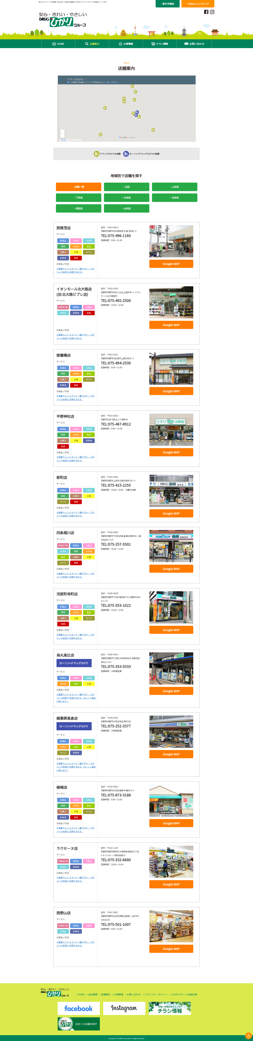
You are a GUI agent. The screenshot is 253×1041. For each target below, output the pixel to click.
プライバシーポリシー (156, 994)
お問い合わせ (196, 43)
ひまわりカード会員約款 (184, 994)
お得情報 (128, 43)
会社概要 (93, 994)
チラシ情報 (162, 43)
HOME (60, 43)
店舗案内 (94, 43)
